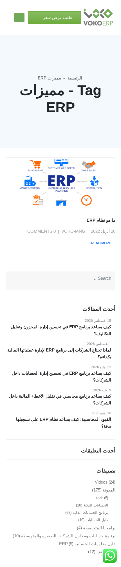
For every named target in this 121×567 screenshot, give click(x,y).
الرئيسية (75, 78)
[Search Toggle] (7, 17)
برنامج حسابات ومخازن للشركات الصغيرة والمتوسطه (68, 535)
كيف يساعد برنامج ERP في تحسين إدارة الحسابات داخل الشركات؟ (61, 376)
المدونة (109, 490)
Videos (101, 482)
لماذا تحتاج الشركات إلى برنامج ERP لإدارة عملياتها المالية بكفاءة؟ (59, 353)
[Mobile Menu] (19, 17)
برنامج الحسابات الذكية (90, 512)
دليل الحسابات (97, 520)
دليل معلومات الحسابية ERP (87, 543)
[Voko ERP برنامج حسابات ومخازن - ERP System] (98, 17)
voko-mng (73, 231)
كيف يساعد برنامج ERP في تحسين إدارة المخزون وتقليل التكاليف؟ (61, 330)
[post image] (60, 182)
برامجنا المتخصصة (99, 527)
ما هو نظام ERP (101, 220)
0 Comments (41, 231)
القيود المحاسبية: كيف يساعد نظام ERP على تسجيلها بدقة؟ (63, 422)
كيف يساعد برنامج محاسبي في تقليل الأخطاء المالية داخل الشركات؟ (60, 399)
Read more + (102, 243)
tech (99, 498)
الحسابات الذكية (95, 505)
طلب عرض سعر (57, 17)
